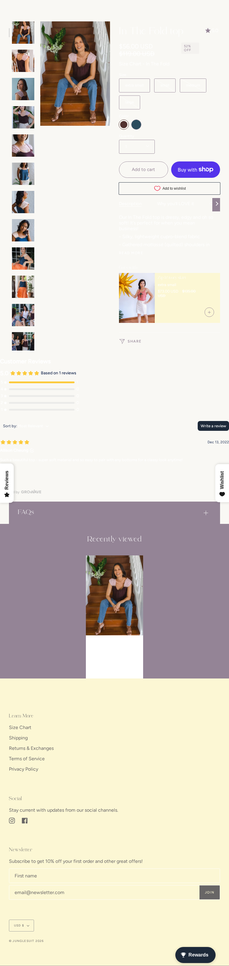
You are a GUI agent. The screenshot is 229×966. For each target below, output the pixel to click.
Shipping (18, 738)
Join (209, 892)
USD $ (19, 925)
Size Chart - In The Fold (144, 64)
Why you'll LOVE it (175, 203)
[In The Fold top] (114, 595)
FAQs (26, 512)
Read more (131, 253)
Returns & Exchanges (31, 748)
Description (130, 203)
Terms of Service (27, 758)
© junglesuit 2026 (26, 941)
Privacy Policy (23, 769)
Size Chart (20, 727)
